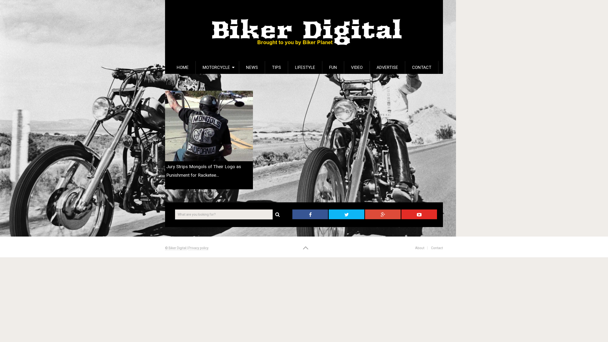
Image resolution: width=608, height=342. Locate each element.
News (252, 67)
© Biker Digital (176, 248)
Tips (276, 67)
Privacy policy (198, 248)
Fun (333, 67)
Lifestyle (305, 67)
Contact (421, 67)
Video (357, 67)
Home (183, 67)
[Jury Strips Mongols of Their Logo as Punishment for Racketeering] (209, 126)
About (419, 248)
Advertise (387, 67)
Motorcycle (216, 67)
